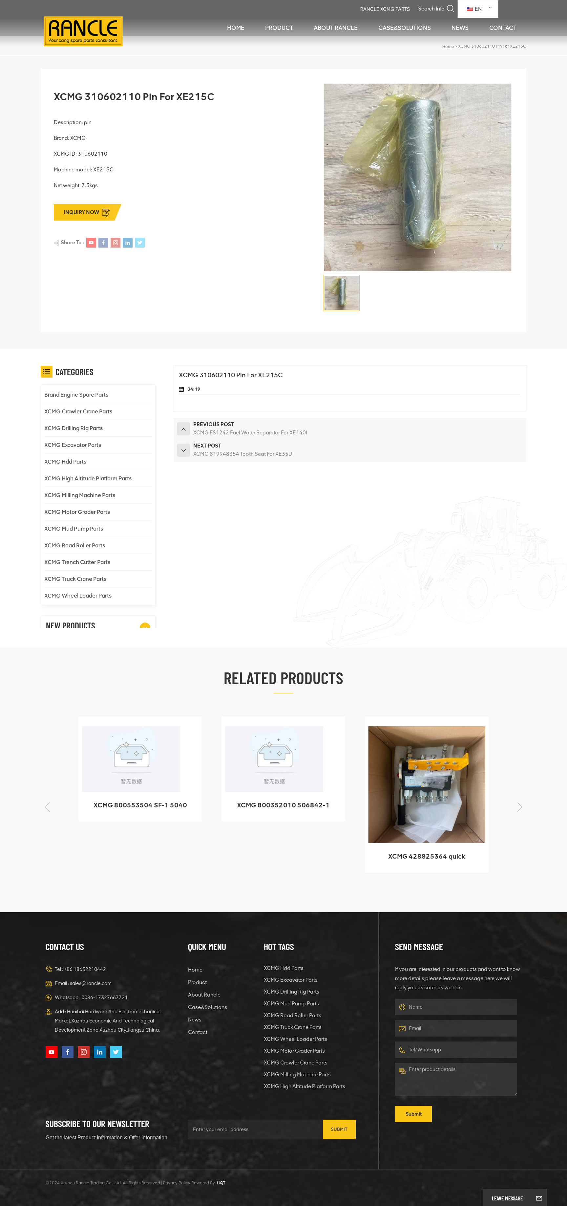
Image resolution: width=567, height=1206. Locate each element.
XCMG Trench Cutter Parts (77, 562)
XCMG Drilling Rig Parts (73, 428)
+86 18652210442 (85, 969)
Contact (502, 28)
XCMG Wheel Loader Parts (78, 595)
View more (135, 865)
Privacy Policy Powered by (189, 1182)
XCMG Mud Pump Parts (73, 528)
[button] (145, 628)
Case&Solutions (404, 28)
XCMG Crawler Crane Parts (78, 411)
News (460, 28)
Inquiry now (81, 212)
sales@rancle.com (91, 983)
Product (279, 28)
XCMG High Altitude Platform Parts (88, 478)
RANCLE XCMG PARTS (385, 9)
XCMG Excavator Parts (72, 445)
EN (478, 9)
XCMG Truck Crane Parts (75, 579)
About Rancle (336, 28)
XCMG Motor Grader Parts (77, 512)
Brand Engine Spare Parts (76, 394)
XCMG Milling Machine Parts (79, 495)
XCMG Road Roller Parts (74, 545)
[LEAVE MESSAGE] (539, 1198)
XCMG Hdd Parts (65, 461)
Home (235, 28)
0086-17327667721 (104, 997)
